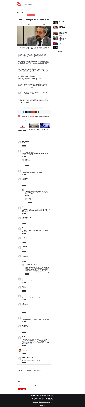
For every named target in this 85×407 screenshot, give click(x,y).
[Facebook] (23, 112)
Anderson (24, 294)
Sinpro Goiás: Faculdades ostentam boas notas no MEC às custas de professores (23, 131)
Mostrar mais (60, 51)
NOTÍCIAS (33, 9)
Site (35, 385)
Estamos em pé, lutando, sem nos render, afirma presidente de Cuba (63, 43)
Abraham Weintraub (28, 107)
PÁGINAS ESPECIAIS (45, 9)
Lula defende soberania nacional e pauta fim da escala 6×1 (63, 33)
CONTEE (21, 9)
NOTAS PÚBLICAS (27, 9)
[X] (26, 112)
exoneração (37, 107)
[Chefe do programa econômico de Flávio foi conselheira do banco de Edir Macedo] (55, 22)
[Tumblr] (30, 112)
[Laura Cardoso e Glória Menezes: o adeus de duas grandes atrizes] (55, 47)
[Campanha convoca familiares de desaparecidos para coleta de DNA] (55, 38)
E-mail (19, 385)
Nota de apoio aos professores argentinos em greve (42, 14)
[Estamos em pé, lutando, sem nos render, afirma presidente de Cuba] (55, 43)
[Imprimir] (38, 112)
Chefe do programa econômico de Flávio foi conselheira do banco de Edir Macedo (63, 22)
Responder (23, 156)
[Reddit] (34, 112)
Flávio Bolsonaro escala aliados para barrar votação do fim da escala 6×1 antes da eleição (63, 28)
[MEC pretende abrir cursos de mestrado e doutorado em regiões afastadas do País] (34, 125)
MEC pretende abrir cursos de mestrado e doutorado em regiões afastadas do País (34, 130)
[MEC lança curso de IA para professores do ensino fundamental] (45, 125)
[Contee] (25, 4)
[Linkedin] (28, 112)
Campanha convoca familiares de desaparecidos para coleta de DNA (62, 38)
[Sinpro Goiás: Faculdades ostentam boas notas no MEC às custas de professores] (23, 126)
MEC (42, 107)
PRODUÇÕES (52, 9)
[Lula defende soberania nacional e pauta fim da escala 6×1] (55, 33)
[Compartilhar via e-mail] (36, 112)
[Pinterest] (32, 112)
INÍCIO (18, 9)
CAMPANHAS (39, 9)
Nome (19, 381)
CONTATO (57, 9)
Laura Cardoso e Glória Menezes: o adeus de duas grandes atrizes (62, 47)
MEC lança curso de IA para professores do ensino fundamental (44, 130)
